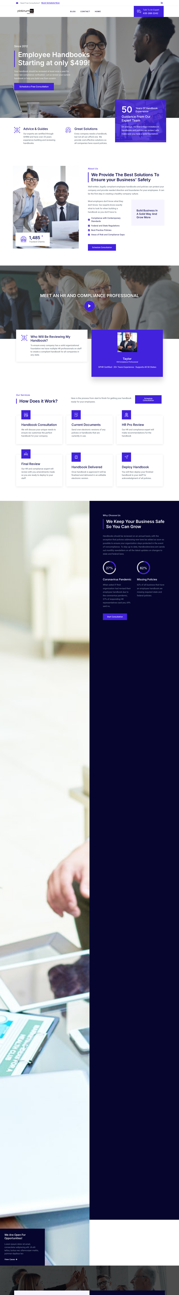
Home (98, 11)
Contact (85, 11)
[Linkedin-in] (162, 3)
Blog (73, 11)
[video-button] (89, 306)
